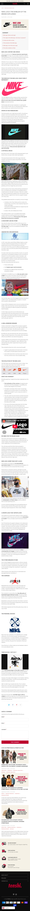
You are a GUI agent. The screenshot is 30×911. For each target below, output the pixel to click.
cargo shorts (3, 770)
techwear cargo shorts (10, 772)
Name (3, 716)
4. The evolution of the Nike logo (10, 42)
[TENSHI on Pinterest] (14, 894)
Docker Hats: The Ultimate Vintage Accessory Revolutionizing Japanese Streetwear (12, 821)
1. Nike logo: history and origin (9, 35)
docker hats (3, 827)
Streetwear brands (5, 795)
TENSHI (9, 898)
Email (3, 723)
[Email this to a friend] (20, 705)
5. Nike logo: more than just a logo (10, 45)
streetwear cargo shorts (17, 770)
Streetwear (10, 770)
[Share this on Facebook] (12, 705)
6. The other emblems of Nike (9, 48)
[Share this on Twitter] (9, 705)
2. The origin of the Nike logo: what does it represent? (14, 37)
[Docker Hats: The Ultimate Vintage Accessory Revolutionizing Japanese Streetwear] (15, 812)
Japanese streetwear (10, 793)
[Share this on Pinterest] (16, 705)
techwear (3, 772)
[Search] (25, 3)
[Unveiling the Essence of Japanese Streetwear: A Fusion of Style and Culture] (15, 780)
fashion (2, 793)
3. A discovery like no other (8, 40)
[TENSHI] (14, 3)
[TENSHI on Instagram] (16, 894)
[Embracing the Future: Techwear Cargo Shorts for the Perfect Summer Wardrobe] (15, 756)
